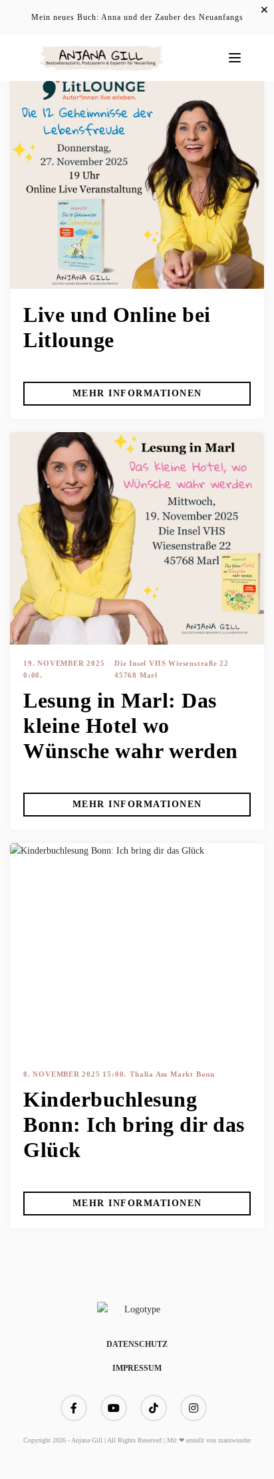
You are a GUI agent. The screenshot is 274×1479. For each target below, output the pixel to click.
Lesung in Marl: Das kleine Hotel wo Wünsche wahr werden (130, 725)
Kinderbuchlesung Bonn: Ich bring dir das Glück (134, 1124)
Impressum (137, 1368)
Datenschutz (137, 1344)
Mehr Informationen (137, 393)
